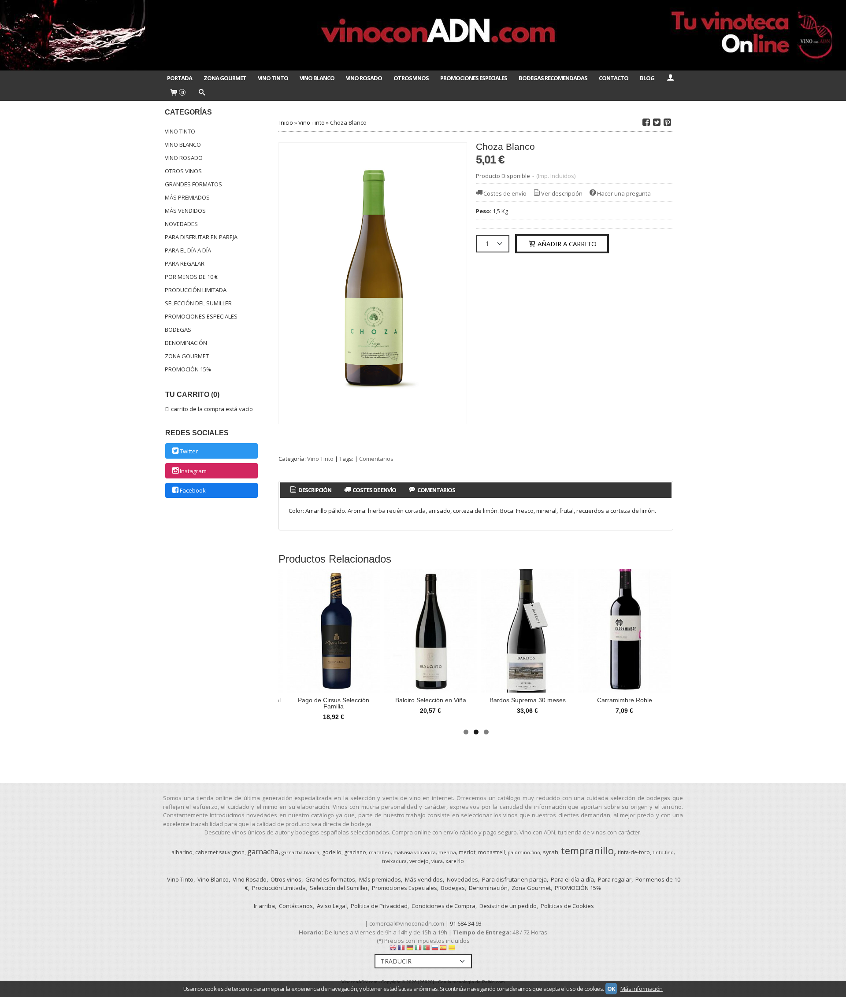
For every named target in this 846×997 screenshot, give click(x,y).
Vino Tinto (273, 78)
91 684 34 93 (466, 923)
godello (331, 852)
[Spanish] (443, 949)
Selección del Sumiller (198, 303)
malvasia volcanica (414, 852)
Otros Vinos (411, 78)
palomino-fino (524, 852)
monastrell (491, 852)
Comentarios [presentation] (435, 490)
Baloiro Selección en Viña (430, 700)
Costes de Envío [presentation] (374, 490)
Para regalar (184, 263)
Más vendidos (185, 211)
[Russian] (434, 949)
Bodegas (178, 330)
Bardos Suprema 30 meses (528, 700)
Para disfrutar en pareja (201, 237)
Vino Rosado (364, 78)
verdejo (419, 861)
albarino (182, 852)
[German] (409, 949)
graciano (355, 852)
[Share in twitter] (656, 122)
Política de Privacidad (379, 906)
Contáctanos (296, 906)
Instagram (193, 471)
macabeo (380, 852)
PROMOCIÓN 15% (188, 369)
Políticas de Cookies (567, 906)
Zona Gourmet (225, 78)
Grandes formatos (193, 184)
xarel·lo (454, 861)
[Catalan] (452, 949)
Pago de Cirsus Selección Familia (333, 703)
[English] (393, 949)
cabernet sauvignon (220, 852)
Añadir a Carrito (566, 243)
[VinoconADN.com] (423, 35)
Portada (179, 78)
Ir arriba (264, 906)
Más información (641, 989)
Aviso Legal (332, 906)
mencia (447, 852)
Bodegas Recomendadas (553, 78)
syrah (550, 852)
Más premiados (187, 197)
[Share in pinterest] (667, 122)
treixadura (394, 861)
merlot (467, 852)
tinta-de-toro (634, 852)
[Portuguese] (426, 949)
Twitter (189, 451)
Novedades (181, 224)
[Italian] (418, 949)
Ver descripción (562, 193)
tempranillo (587, 850)
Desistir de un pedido (508, 906)
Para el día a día (188, 250)
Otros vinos (183, 171)
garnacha (262, 851)
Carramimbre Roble (624, 700)
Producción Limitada (195, 290)
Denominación (186, 343)
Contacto (613, 78)
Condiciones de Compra (443, 906)
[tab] (310, 490)
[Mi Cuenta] (670, 77)
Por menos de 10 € (191, 277)
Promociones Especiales (473, 78)
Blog (647, 78)
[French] (401, 949)
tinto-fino (663, 852)
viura (437, 861)
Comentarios (376, 459)
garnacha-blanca (300, 852)
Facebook (193, 491)
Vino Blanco (317, 78)
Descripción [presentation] (314, 490)
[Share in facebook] (646, 122)
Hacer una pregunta (624, 193)
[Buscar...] (201, 92)
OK (611, 989)
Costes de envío (505, 193)
